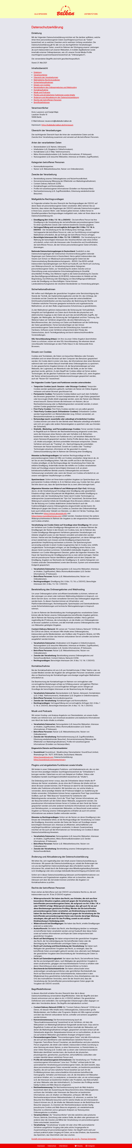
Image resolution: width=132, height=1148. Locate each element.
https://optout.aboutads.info (55, 513)
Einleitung (38, 72)
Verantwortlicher (40, 75)
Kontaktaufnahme (41, 90)
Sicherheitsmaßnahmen (43, 82)
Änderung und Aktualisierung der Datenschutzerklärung (56, 97)
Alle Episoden (40, 14)
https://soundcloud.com (43, 757)
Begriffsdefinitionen (42, 102)
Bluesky (80, 1146)
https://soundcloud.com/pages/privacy (49, 760)
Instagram (91, 1146)
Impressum (41, 1146)
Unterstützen (91, 14)
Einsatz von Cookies (42, 85)
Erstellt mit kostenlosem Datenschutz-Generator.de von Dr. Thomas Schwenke (64, 1139)
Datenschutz (52, 1146)
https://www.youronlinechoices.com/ (47, 516)
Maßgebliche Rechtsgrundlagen (47, 80)
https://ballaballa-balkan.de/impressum (57, 125)
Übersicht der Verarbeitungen (46, 77)
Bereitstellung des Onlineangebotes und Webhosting (55, 87)
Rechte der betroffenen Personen (47, 100)
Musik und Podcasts (42, 92)
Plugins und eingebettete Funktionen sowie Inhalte (54, 95)
